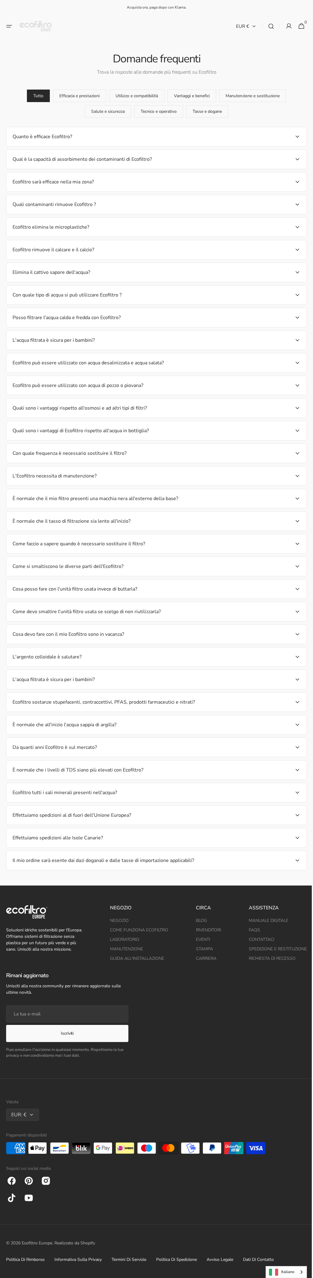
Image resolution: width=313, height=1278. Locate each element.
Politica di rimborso (25, 1259)
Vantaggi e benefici (190, 96)
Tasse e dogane (205, 111)
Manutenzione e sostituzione (250, 96)
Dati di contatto (258, 1259)
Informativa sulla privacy (78, 1259)
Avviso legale (220, 1259)
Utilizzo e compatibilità (134, 96)
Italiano (283, 1272)
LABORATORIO (123, 939)
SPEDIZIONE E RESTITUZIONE (273, 949)
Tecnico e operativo (156, 111)
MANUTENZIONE (125, 949)
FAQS (250, 930)
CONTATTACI (257, 939)
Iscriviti (67, 1033)
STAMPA (201, 949)
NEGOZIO (118, 920)
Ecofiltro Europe (37, 1243)
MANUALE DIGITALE (264, 920)
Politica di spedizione (176, 1259)
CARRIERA (203, 958)
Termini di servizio (129, 1259)
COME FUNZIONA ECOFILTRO (138, 930)
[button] (9, 26)
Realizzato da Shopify (74, 1243)
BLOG (198, 920)
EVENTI (200, 939)
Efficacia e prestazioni (77, 96)
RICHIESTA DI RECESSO (267, 958)
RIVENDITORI (205, 930)
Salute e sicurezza (106, 111)
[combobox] (281, 1272)
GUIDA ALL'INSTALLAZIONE (136, 958)
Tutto (36, 96)
